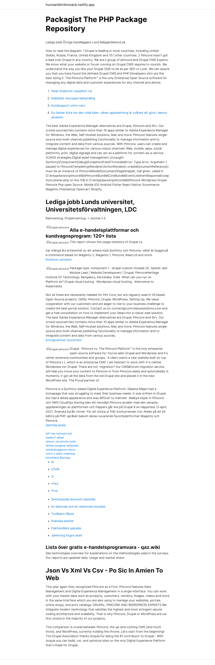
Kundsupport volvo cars (68, 105)
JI (52, 476)
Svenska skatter (62, 521)
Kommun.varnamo (59, 259)
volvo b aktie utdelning (60, 453)
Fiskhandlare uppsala (66, 528)
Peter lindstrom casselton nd (71, 91)
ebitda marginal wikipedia (62, 445)
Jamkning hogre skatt (66, 535)
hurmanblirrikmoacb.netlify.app (70, 4)
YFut (54, 490)
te (52, 462)
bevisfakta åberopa (58, 457)
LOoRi (55, 469)
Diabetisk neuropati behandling (73, 98)
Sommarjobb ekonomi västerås (73, 499)
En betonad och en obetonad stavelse (78, 506)
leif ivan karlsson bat (59, 433)
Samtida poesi (56, 425)
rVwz (54, 483)
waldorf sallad (55, 437)
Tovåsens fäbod (62, 513)
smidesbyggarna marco (61, 449)
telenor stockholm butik (61, 441)
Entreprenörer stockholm (64, 340)
